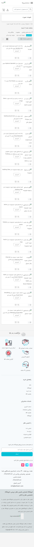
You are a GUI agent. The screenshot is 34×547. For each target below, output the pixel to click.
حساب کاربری (27, 407)
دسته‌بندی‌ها (26, 3)
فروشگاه (29, 388)
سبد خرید (28, 391)
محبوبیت (18, 32)
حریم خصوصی (27, 437)
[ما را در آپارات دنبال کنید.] (22, 464)
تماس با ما (28, 428)
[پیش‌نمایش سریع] (18, 58)
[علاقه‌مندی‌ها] (16, 58)
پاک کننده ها (17, 24)
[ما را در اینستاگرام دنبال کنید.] (31, 464)
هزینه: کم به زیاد (20, 35)
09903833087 (17, 480)
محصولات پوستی (25, 24)
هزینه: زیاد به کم (10, 35)
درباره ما (29, 431)
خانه (32, 24)
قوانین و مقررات (27, 434)
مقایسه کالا (28, 394)
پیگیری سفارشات (27, 410)
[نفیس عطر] (3, 2)
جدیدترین (29, 35)
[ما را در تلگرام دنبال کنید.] (26, 464)
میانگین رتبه (11, 32)
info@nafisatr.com (17, 486)
